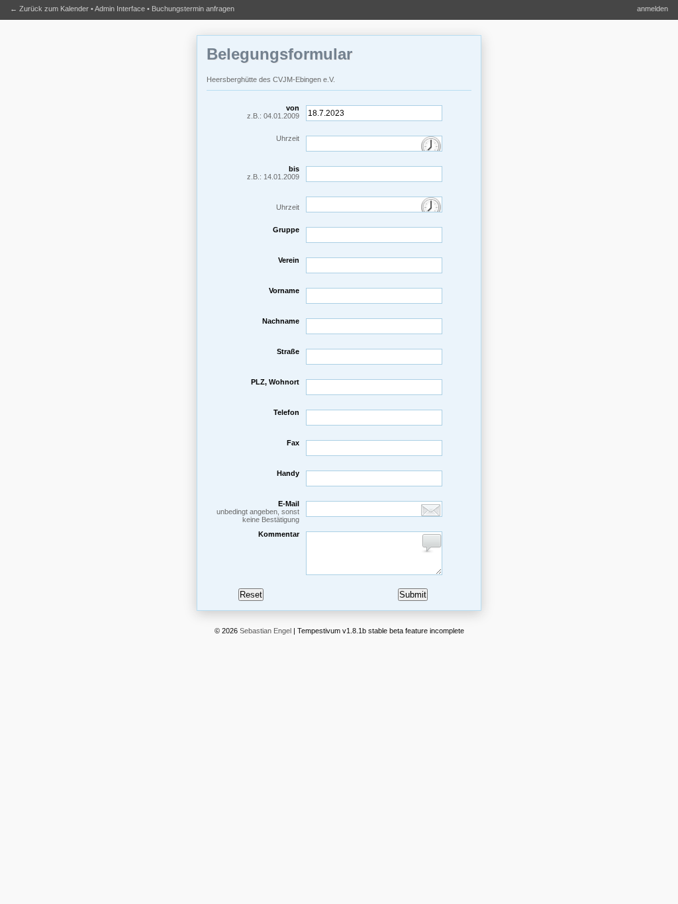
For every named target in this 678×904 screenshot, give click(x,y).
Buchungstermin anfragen (193, 9)
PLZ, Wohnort (275, 382)
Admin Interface (120, 9)
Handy (288, 473)
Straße (288, 351)
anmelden (652, 9)
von (273, 112)
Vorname (284, 290)
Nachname (280, 321)
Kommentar (278, 534)
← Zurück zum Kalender (49, 9)
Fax (293, 443)
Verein (288, 260)
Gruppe (286, 230)
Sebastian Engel (265, 631)
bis (273, 173)
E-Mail (258, 511)
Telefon (286, 412)
